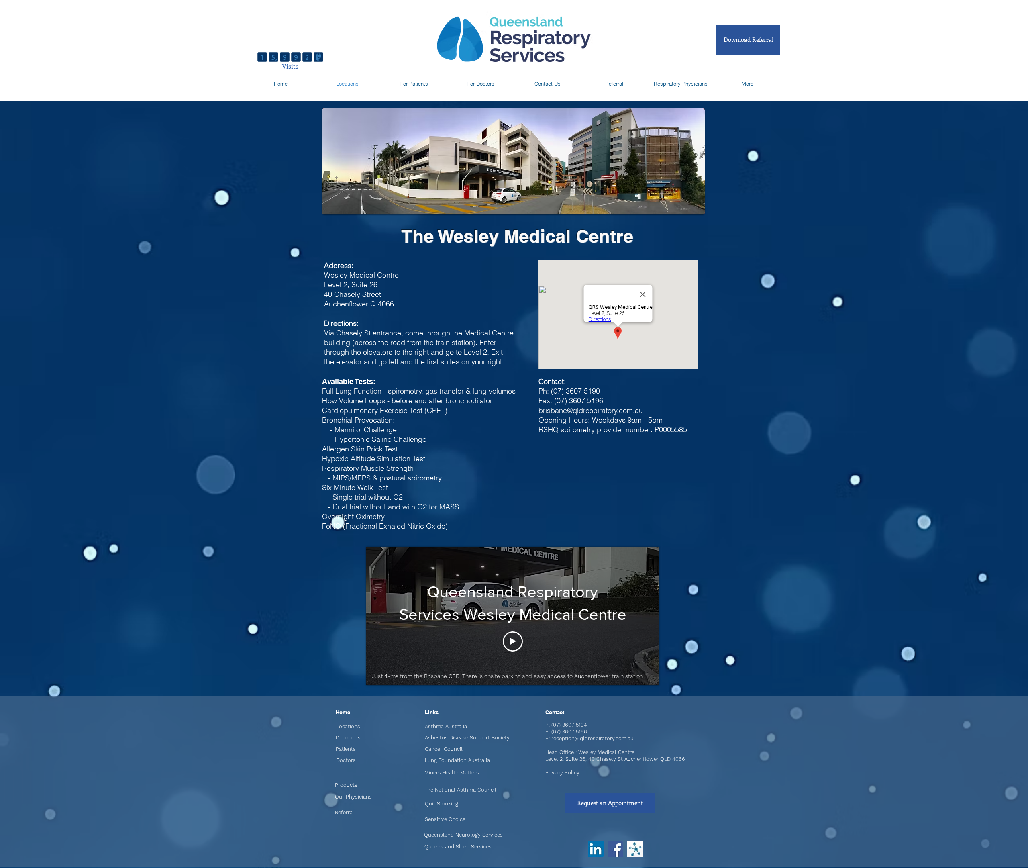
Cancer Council (444, 749)
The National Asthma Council (460, 790)
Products (346, 785)
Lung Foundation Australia (457, 760)
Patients (346, 749)
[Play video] (513, 641)
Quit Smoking (441, 804)
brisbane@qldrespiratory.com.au (590, 410)
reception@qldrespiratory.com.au (592, 738)
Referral (344, 812)
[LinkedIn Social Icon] (596, 849)
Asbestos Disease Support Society (467, 738)
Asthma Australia (446, 726)
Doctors (346, 760)
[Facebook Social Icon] (615, 849)
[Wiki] (635, 849)
